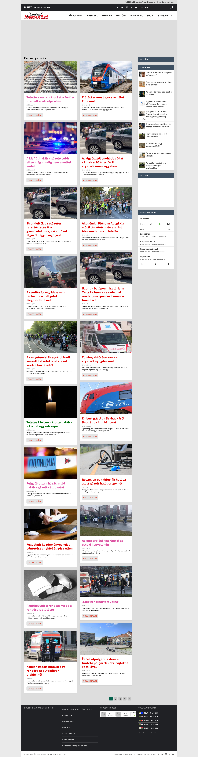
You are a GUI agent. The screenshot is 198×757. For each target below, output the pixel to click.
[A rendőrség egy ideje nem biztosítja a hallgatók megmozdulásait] (50, 272)
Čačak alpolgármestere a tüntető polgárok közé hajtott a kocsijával (105, 662)
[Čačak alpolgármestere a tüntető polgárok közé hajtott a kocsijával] (106, 639)
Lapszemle (145, 234)
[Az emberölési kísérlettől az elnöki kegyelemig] (106, 520)
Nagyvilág (136, 15)
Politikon (66, 727)
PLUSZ (28, 7)
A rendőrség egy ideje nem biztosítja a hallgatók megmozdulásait (45, 296)
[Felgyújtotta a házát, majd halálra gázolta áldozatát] (50, 463)
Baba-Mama (68, 721)
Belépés (37, 7)
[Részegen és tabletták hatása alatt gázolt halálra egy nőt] (106, 459)
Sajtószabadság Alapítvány (74, 745)
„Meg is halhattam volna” (100, 601)
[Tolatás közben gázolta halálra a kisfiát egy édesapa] (50, 402)
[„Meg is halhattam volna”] (106, 582)
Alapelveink (127, 754)
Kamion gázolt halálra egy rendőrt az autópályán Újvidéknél (45, 670)
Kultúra (121, 15)
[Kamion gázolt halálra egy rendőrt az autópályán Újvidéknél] (50, 647)
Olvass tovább (34, 115)
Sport (151, 15)
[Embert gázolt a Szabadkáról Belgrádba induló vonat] (106, 398)
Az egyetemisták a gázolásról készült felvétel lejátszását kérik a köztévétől (48, 361)
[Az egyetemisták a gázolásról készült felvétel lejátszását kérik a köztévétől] (50, 337)
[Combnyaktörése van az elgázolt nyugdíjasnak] (106, 337)
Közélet (107, 15)
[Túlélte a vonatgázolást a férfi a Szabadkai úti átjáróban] (50, 77)
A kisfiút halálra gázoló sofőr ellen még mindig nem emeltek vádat (49, 162)
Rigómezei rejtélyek (149, 249)
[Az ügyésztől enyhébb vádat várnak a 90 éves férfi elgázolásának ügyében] (106, 138)
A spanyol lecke (147, 241)
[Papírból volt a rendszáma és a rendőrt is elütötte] (50, 585)
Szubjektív (165, 15)
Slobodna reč (68, 739)
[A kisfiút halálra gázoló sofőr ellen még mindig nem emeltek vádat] (50, 138)
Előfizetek (47, 7)
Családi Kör (67, 715)
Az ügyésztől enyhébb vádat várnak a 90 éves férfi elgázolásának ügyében (102, 162)
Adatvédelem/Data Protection (144, 754)
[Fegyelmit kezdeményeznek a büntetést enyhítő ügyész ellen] (50, 524)
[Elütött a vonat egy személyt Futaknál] (106, 77)
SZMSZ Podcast (69, 733)
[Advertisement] (99, 37)
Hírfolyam (75, 15)
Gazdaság (91, 15)
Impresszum (117, 754)
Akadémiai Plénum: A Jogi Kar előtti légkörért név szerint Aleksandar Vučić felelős (103, 227)
